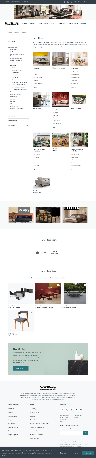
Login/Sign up (13, 435)
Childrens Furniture (17, 70)
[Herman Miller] (41, 252)
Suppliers (24, 23)
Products (33, 23)
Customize (63, 453)
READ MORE (21, 368)
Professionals (43, 23)
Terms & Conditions (36, 435)
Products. (11, 41)
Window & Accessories (16, 108)
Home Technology (15, 94)
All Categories (13, 47)
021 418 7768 (78, 415)
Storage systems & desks (19, 87)
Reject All (75, 453)
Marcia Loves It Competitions (39, 423)
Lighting (12, 101)
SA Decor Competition (37, 427)
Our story (8, 2)
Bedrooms (13, 52)
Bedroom (15, 68)
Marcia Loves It (73, 23)
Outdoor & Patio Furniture (19, 82)
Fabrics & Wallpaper (16, 60)
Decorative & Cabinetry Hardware (17, 55)
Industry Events (35, 431)
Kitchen (12, 99)
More (81, 23)
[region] (48, 452)
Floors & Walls (14, 63)
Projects (53, 23)
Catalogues (62, 23)
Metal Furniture (16, 80)
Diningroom (15, 72)
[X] (68, 2)
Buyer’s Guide (16, 2)
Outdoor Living (14, 106)
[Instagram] (72, 2)
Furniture (13, 65)
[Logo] (12, 23)
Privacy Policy (34, 438)
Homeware (13, 96)
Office (12, 104)
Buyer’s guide (34, 412)
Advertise (25, 2)
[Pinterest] (79, 2)
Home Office (15, 75)
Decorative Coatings (16, 58)
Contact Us (33, 416)
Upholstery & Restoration (19, 89)
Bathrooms (13, 49)
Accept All (88, 453)
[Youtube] (76, 2)
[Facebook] (65, 2)
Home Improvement (16, 92)
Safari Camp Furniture (18, 84)
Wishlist (88, 2)
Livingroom (15, 77)
